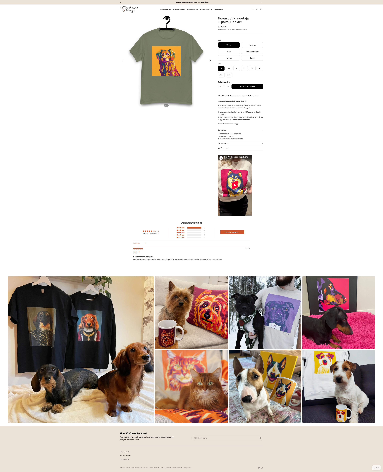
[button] (181, 228)
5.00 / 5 (156, 231)
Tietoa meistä (125, 452)
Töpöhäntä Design (129, 468)
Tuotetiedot (224, 143)
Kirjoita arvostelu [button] (232, 232)
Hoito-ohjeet (225, 148)
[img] (138, 249)
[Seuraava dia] (261, 2)
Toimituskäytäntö (178, 468)
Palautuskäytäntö (154, 468)
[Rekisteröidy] (260, 438)
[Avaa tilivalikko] (257, 9)
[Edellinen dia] (120, 2)
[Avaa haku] (252, 9)
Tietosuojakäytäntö (166, 468)
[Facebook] (258, 468)
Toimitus (223, 130)
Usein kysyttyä (125, 456)
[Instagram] (262, 468)
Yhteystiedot (187, 468)
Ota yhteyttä (124, 459)
